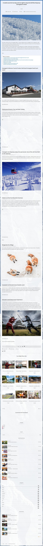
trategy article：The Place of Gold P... (12, 524)
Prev (4, 408)
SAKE (20, 487)
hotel (20, 489)
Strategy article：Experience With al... (12, 533)
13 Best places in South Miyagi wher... (13, 455)
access (20, 504)
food (20, 506)
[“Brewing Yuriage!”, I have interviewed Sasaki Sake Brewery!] (21, 364)
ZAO (22, 8)
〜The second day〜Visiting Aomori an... (13, 477)
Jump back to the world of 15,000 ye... (13, 473)
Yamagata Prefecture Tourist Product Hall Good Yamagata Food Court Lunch (16, 57)
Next (39, 408)
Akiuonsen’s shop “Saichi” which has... (13, 464)
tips (20, 500)
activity (20, 498)
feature (20, 502)
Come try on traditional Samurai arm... (13, 515)
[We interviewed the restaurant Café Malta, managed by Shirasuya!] (34, 395)
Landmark (20, 493)
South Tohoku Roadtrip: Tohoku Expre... (13, 446)
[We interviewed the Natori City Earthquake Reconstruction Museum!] (8, 395)
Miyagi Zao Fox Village (7, 62)
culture (20, 491)
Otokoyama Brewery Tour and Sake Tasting (10, 58)
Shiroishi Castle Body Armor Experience (10, 64)
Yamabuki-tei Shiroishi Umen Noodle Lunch (10, 63)
